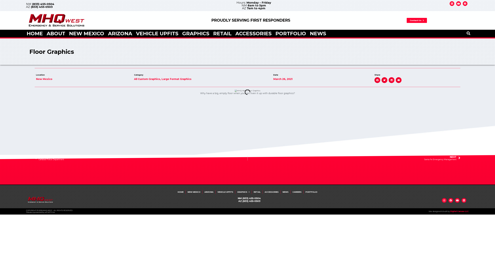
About (56, 34)
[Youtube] (458, 3)
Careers (297, 192)
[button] (377, 80)
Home (35, 34)
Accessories (253, 34)
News (318, 34)
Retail (222, 34)
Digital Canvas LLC (459, 211)
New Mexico (86, 34)
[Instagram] (444, 200)
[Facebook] (465, 3)
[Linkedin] (452, 3)
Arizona (120, 34)
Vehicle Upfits (157, 34)
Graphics (195, 34)
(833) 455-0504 (43, 4)
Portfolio (290, 34)
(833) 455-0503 (42, 7)
